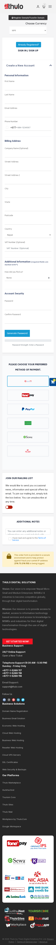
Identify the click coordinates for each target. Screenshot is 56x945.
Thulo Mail (7, 812)
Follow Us (7, 694)
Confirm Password (13, 315)
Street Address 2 (12, 175)
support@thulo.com (12, 686)
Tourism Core (9, 797)
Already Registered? (28, 44)
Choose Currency (36, 23)
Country (8, 229)
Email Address (11, 108)
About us (43, 942)
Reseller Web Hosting (12, 747)
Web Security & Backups (14, 769)
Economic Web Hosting (13, 725)
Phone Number (11, 122)
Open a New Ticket (12, 655)
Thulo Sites (7, 804)
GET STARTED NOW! (17, 641)
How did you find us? (14, 272)
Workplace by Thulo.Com (14, 819)
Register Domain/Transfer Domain (28, 18)
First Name (9, 81)
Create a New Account (20, 65)
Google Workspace (11, 826)
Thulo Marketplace (11, 782)
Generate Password (17, 333)
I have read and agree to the (29, 539)
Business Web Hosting (13, 740)
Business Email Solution (13, 718)
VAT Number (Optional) (15, 242)
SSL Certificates (10, 762)
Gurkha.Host (8, 790)
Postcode (9, 216)
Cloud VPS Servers (11, 755)
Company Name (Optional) (16, 148)
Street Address (11, 162)
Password (9, 301)
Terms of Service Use (27, 942)
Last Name (9, 95)
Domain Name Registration (15, 711)
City (6, 189)
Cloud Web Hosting (11, 733)
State (7, 202)
